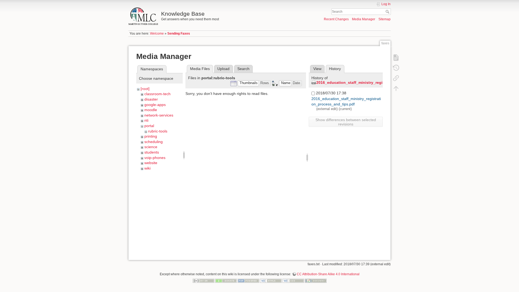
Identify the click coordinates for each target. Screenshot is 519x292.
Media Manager (363, 19)
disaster (151, 99)
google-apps (155, 104)
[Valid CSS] (293, 280)
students (151, 152)
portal (149, 126)
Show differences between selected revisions (345, 122)
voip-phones (154, 157)
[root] (145, 89)
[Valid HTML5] (271, 280)
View (317, 69)
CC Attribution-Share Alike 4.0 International (328, 274)
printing (150, 136)
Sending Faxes (178, 33)
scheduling (153, 142)
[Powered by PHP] (248, 280)
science (150, 147)
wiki (147, 168)
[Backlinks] (396, 78)
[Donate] (226, 280)
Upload (223, 69)
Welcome (157, 33)
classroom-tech (157, 94)
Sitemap (384, 19)
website (150, 163)
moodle (150, 110)
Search (388, 12)
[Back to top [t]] (396, 88)
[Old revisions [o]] (396, 67)
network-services (158, 115)
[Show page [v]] (396, 57)
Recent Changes (336, 19)
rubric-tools (157, 131)
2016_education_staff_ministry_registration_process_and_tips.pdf (378, 82)
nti (146, 120)
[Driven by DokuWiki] (316, 280)
